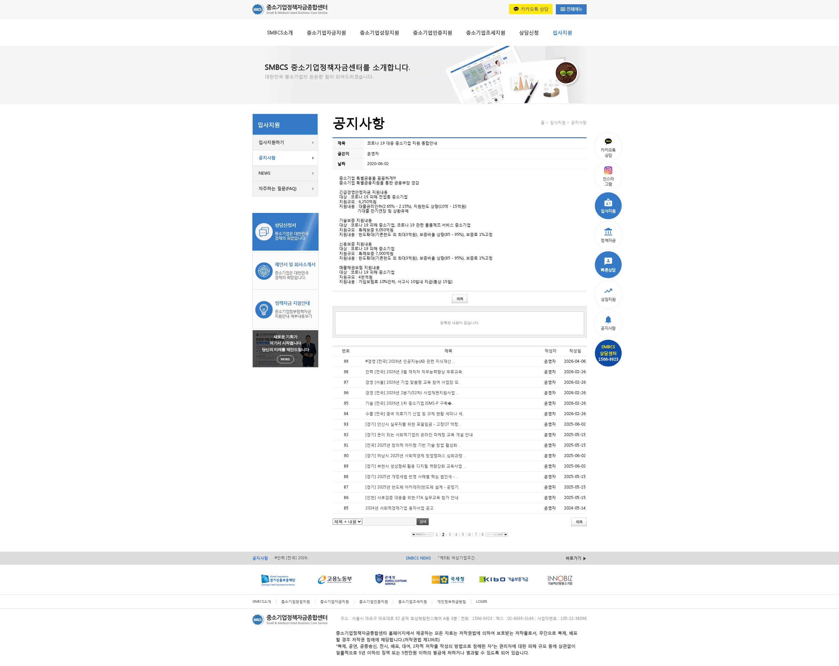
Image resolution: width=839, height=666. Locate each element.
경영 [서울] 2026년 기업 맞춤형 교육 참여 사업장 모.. (412, 382)
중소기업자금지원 (326, 32)
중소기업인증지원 (432, 32)
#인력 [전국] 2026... (292, 557)
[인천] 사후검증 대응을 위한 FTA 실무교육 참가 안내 (412, 497)
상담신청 (529, 32)
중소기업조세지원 (485, 32)
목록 (460, 299)
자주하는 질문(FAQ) (278, 188)
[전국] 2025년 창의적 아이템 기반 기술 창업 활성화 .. (412, 445)
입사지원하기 (271, 142)
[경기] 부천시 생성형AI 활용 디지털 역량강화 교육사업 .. (415, 466)
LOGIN (481, 601)
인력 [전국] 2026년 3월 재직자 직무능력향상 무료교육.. (414, 371)
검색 (423, 521)
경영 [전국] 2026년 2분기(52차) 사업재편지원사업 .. (411, 392)
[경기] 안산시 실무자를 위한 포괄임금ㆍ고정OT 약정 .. (413, 424)
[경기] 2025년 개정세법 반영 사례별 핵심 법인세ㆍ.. (411, 476)
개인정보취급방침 (451, 601)
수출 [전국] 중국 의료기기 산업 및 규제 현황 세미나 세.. (414, 413)
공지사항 (267, 158)
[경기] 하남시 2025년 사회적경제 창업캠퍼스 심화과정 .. (415, 455)
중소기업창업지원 (295, 601)
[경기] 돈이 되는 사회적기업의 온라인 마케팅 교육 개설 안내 (419, 434)
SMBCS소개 (280, 32)
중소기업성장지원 (379, 32)
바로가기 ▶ (576, 558)
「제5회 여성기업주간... (458, 557)
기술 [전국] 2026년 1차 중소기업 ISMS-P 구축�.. (409, 403)
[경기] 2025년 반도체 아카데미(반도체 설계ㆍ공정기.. (412, 487)
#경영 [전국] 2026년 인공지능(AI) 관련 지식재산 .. (410, 361)
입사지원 (562, 32)
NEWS (264, 173)
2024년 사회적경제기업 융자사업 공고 (399, 507)
